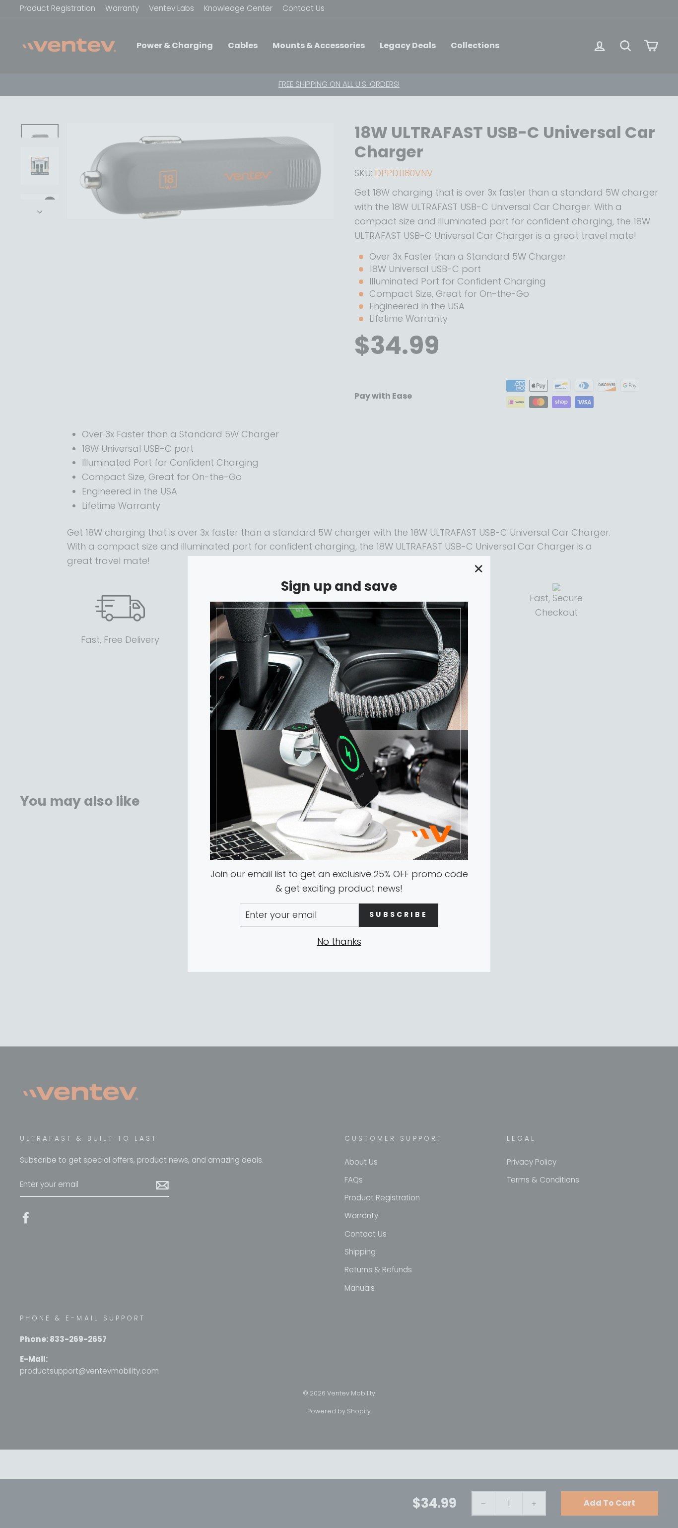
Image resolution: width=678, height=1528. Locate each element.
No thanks (339, 941)
